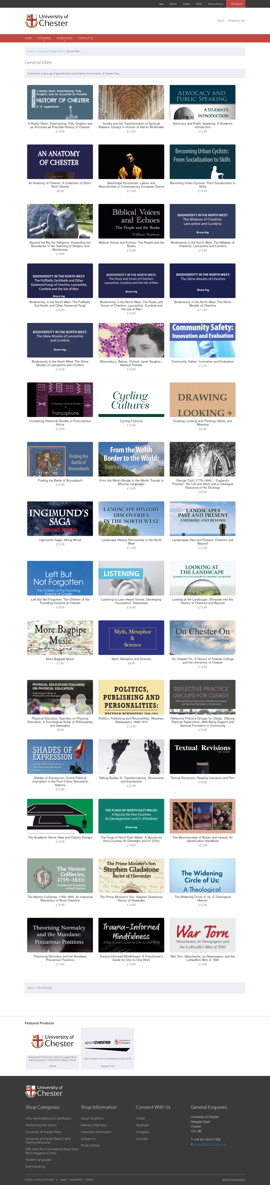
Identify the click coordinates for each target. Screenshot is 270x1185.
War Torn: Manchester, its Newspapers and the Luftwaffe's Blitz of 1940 (202, 958)
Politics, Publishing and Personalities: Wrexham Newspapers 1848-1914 (131, 720)
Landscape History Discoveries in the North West (131, 541)
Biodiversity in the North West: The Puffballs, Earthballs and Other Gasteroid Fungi (60, 303)
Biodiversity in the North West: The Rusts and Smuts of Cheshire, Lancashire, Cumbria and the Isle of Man (131, 305)
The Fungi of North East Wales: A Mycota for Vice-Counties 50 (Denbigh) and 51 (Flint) (131, 839)
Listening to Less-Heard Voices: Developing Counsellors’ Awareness (131, 601)
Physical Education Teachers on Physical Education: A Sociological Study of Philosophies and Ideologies (60, 722)
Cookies (89, 1179)
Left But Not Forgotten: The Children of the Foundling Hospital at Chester (60, 601)
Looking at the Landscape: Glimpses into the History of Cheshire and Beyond (202, 601)
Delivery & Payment (94, 1125)
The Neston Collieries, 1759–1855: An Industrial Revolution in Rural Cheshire (60, 898)
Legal (63, 1179)
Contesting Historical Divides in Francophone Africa (60, 422)
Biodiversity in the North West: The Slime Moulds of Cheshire (202, 303)
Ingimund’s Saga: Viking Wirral (60, 539)
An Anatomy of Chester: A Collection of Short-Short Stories (60, 184)
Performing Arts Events (41, 1125)
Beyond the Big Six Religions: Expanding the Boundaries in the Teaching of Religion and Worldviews (60, 246)
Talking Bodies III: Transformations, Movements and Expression (131, 779)
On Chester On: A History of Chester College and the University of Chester (203, 660)
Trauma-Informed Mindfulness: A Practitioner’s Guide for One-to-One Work (131, 958)
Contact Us (85, 38)
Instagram (142, 1132)
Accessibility (75, 1179)
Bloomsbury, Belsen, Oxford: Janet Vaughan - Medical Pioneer (131, 363)
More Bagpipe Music (60, 658)
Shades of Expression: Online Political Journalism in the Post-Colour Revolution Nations (60, 781)
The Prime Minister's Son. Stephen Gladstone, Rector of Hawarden (131, 898)
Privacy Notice (90, 1145)
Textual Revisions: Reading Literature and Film (203, 777)
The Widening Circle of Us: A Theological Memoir (202, 898)
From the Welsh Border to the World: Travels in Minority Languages (131, 482)
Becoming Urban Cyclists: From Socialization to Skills (202, 184)
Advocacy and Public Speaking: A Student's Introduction (203, 125)
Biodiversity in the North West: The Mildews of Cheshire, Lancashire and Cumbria (202, 244)
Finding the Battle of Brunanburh (60, 480)
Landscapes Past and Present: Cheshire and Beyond (202, 541)
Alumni (173, 4)
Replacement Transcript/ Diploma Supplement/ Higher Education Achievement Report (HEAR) (52, 1058)
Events (186, 4)
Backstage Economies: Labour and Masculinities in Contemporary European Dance (131, 184)
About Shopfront (92, 1118)
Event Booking (35, 1166)
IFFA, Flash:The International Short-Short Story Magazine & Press (52, 1151)
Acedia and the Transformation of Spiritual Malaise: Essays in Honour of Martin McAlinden (131, 125)
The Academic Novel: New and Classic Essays (60, 837)
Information (65, 38)
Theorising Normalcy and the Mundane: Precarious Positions (60, 958)
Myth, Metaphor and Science (131, 658)
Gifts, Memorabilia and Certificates (48, 1118)
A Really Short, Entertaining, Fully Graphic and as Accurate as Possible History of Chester (60, 125)
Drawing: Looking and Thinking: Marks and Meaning (202, 422)
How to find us (215, 4)
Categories (44, 38)
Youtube (141, 1139)
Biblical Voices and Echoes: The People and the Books (131, 244)
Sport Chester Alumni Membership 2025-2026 (107, 1058)
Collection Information (96, 1132)
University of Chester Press (49, 51)
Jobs (161, 4)
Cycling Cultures (131, 420)
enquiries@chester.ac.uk (210, 1144)
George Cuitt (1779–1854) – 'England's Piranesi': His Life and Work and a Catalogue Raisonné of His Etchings (202, 484)
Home (28, 38)
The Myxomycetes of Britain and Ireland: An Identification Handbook (202, 839)
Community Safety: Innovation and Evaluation (202, 361)
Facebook (142, 1125)
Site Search (236, 4)
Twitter (140, 1118)
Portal (199, 4)
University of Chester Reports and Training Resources (48, 1141)
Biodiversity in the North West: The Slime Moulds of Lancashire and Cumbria (60, 363)
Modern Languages (39, 1159)
